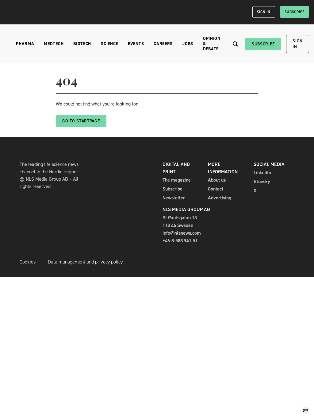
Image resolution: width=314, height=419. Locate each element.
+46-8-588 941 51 (180, 240)
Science (109, 44)
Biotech (82, 44)
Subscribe (294, 12)
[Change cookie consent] (305, 410)
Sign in (263, 12)
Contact (215, 189)
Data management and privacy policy (85, 262)
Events (136, 44)
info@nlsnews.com (182, 233)
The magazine (177, 180)
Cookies (28, 262)
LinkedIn (262, 172)
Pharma (25, 44)
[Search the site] (235, 44)
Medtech (53, 44)
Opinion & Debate (211, 44)
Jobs (187, 44)
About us (217, 180)
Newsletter (174, 197)
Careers (163, 44)
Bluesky (262, 181)
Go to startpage (81, 121)
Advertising (219, 197)
